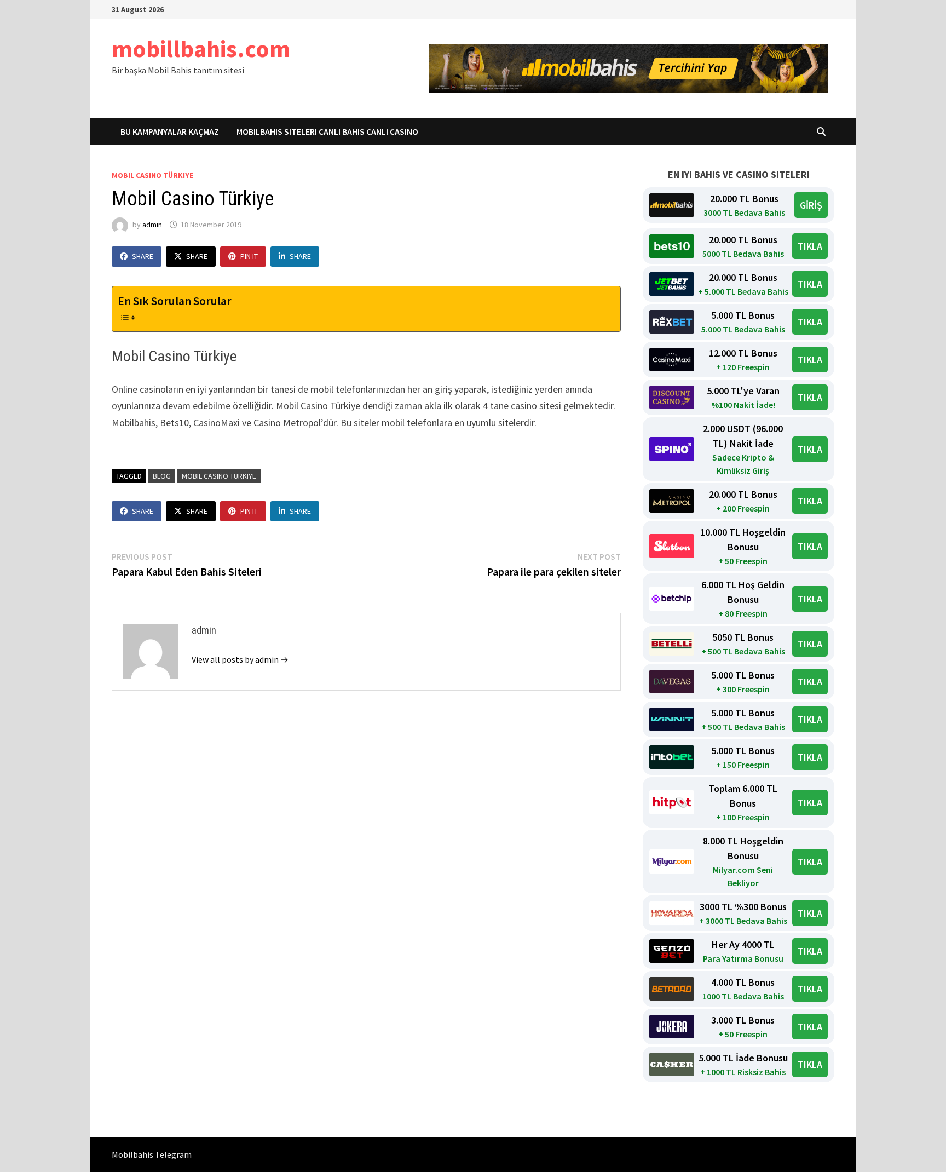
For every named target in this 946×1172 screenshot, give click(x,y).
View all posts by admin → (240, 659)
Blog (162, 476)
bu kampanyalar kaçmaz (169, 131)
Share (142, 256)
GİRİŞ (811, 205)
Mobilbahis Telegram (152, 1154)
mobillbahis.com (201, 48)
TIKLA (810, 246)
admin (152, 224)
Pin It (249, 256)
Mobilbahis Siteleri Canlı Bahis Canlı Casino (327, 131)
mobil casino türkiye (152, 175)
